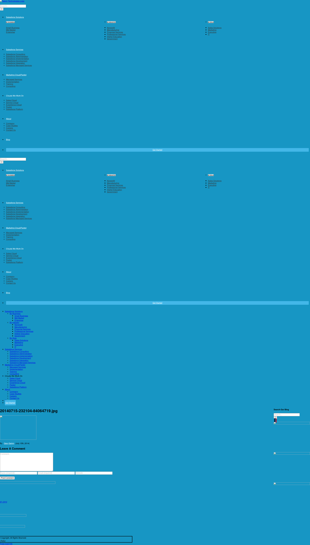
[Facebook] (275, 420)
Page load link (6, 543)
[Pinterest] (276, 420)
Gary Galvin (9, 443)
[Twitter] (274, 420)
